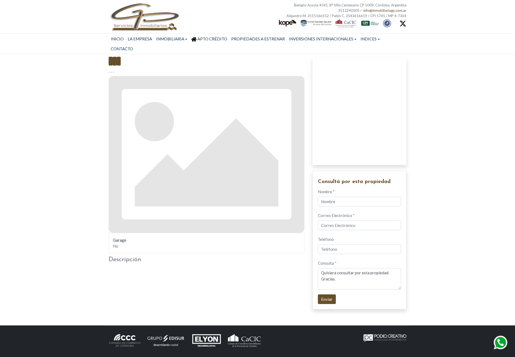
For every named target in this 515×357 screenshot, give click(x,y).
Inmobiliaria (170, 38)
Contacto (122, 48)
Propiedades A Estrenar (258, 38)
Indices (368, 38)
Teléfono (326, 239)
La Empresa (140, 38)
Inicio (117, 38)
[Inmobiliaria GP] (144, 16)
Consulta (327, 263)
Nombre (326, 191)
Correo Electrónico (336, 215)
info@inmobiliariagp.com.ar (384, 10)
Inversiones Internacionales (321, 38)
